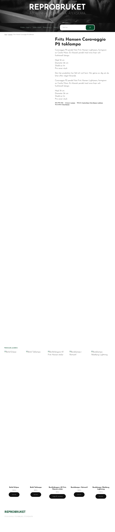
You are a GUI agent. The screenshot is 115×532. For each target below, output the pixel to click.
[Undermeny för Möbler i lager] (30, 27)
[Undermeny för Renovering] (51, 27)
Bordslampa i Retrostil (79, 487)
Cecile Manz (85, 103)
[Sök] (90, 27)
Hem (5, 34)
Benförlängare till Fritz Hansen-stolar (57, 488)
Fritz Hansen (93, 103)
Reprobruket (15, 512)
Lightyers (100, 103)
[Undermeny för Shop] (57, 27)
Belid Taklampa (36, 487)
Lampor (10, 34)
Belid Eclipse (14, 487)
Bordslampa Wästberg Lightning (101, 488)
